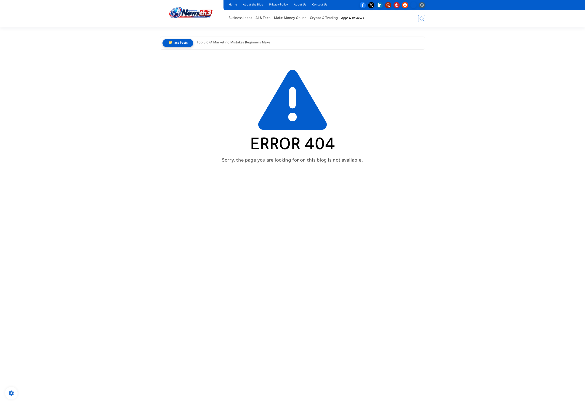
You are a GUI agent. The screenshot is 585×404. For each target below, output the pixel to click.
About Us (300, 5)
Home (233, 5)
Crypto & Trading (324, 18)
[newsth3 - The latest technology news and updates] (191, 13)
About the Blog (253, 5)
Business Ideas (240, 18)
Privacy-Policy (278, 5)
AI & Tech (263, 18)
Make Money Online (290, 18)
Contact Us (319, 5)
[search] (421, 18)
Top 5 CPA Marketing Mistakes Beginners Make (233, 43)
